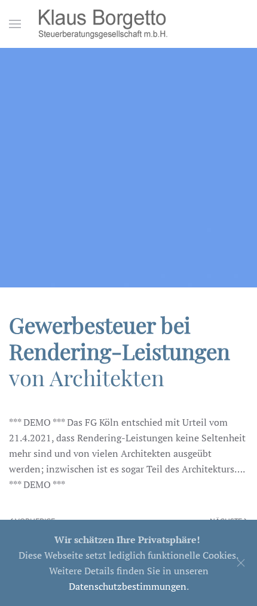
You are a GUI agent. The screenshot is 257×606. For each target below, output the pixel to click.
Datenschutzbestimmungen (127, 586)
